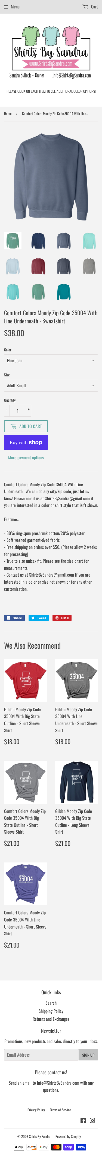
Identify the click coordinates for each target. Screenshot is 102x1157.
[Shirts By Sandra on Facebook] (83, 1121)
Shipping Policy (51, 1011)
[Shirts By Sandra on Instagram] (92, 1121)
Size (7, 375)
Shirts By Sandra (39, 1136)
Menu (15, 6)
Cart (94, 6)
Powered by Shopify (68, 1136)
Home (7, 113)
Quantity (10, 400)
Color (7, 349)
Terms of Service (60, 1109)
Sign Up (88, 1055)
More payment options (26, 457)
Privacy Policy (36, 1109)
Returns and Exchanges (51, 1019)
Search (51, 1003)
